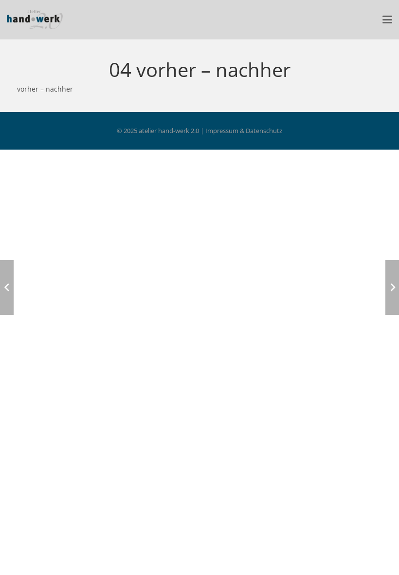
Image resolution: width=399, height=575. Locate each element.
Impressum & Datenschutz (243, 131)
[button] (387, 19)
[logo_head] (35, 19)
